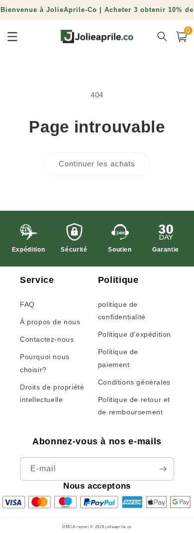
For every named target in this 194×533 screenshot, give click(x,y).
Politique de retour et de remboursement (134, 406)
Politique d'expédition (134, 334)
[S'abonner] (163, 469)
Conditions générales (134, 382)
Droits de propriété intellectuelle (52, 393)
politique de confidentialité (122, 310)
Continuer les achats (97, 163)
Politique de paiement (118, 358)
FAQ (27, 304)
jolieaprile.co (118, 526)
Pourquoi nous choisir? (45, 363)
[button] (182, 36)
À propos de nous (50, 322)
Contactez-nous (47, 339)
